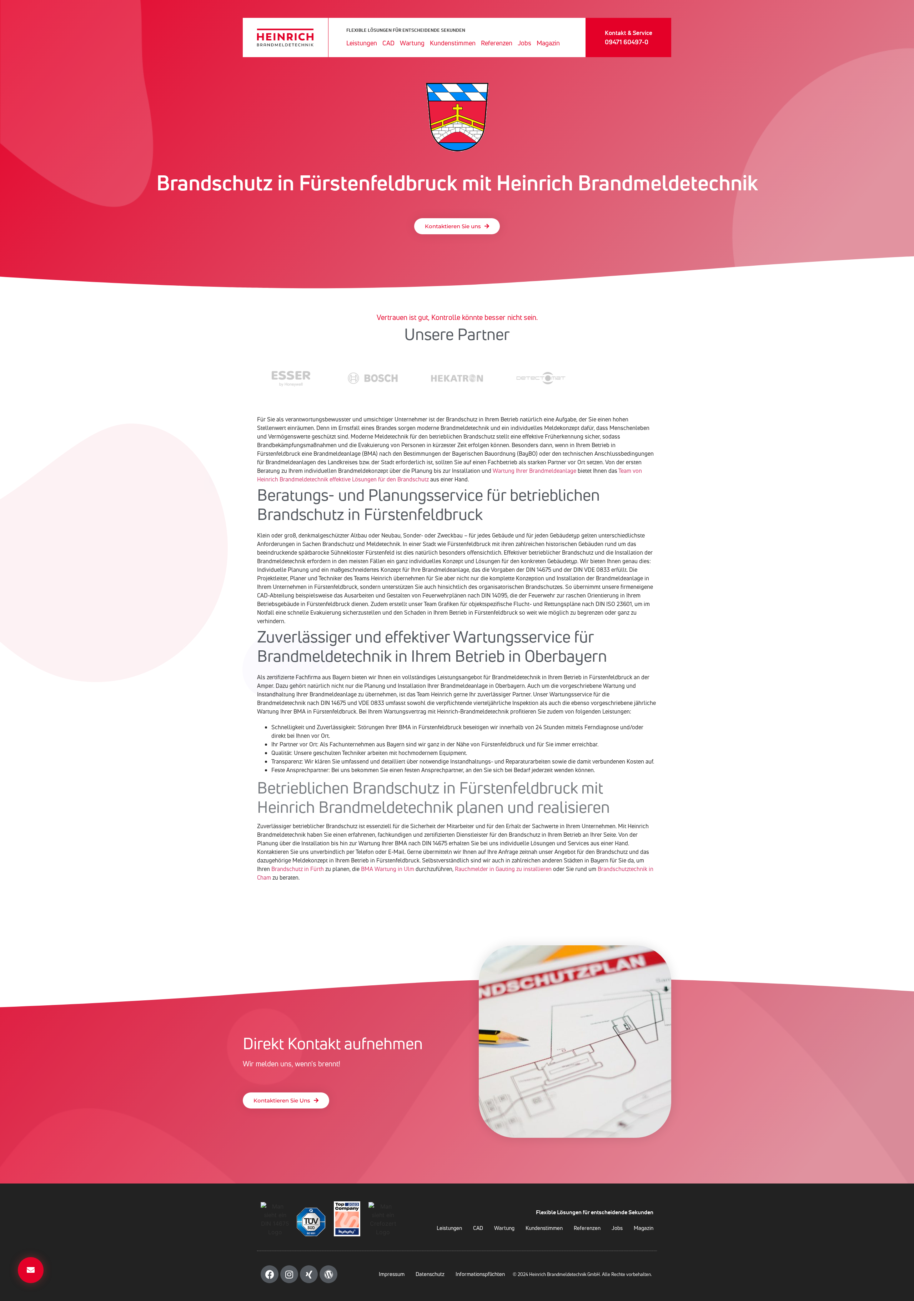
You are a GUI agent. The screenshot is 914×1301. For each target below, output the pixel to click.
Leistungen (361, 43)
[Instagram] (289, 1274)
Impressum (392, 1274)
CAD (388, 43)
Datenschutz (430, 1274)
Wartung (412, 43)
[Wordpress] (328, 1274)
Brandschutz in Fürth (297, 869)
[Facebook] (269, 1274)
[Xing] (309, 1274)
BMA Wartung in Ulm (387, 869)
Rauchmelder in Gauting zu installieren (503, 869)
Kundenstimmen (453, 43)
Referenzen (496, 43)
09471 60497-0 (626, 41)
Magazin (548, 43)
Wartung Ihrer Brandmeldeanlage (534, 471)
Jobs (524, 43)
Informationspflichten (480, 1274)
